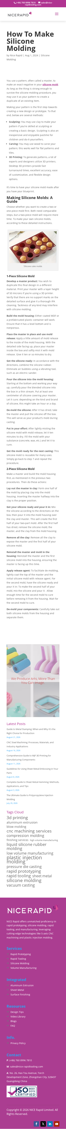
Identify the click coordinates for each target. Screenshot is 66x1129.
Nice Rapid (16, 55)
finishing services (17, 840)
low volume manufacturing (30, 853)
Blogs (13, 1021)
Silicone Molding (19, 963)
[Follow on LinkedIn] (50, 1124)
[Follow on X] (43, 1124)
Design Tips (17, 1012)
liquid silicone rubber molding (27, 846)
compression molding (25, 836)
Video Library (17, 1016)
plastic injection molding (24, 860)
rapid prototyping (24, 871)
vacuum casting (21, 885)
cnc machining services (29, 831)
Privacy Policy (18, 1043)
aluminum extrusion (22, 822)
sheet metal (42, 876)
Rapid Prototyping (20, 954)
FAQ (12, 1025)
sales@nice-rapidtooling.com (26, 1066)
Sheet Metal (17, 990)
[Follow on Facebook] (36, 1124)
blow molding (16, 827)
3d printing (17, 818)
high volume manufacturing (44, 840)
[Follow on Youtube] (56, 1124)
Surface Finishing (20, 994)
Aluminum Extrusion (22, 985)
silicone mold (50, 84)
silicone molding (24, 880)
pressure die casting (24, 867)
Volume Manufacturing (23, 967)
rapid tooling (19, 876)
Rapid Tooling (18, 958)
